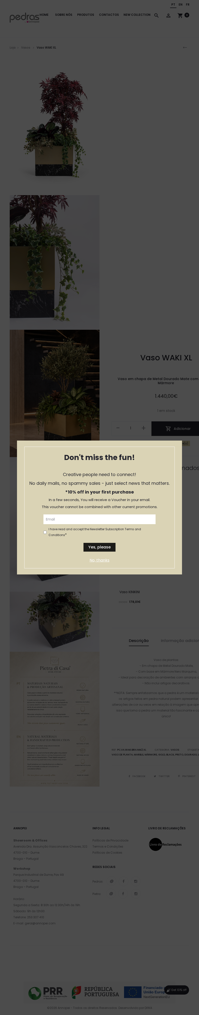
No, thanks (99, 560)
